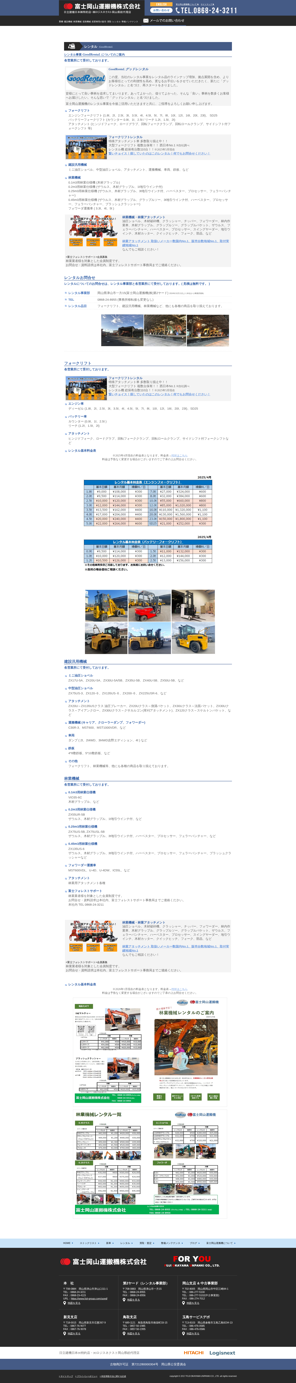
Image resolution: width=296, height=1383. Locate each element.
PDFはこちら (179, 455)
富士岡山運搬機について (219, 30)
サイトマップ (67, 1376)
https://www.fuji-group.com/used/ (89, 1298)
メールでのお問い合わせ (163, 21)
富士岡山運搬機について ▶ (187, 4)
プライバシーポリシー (87, 1376)
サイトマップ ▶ (207, 4)
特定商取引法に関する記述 (113, 1376)
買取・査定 (146, 30)
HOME (66, 30)
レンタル (125, 30)
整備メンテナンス (170, 30)
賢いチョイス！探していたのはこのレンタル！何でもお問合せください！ (159, 153)
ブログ (193, 30)
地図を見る (74, 1303)
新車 (108, 30)
